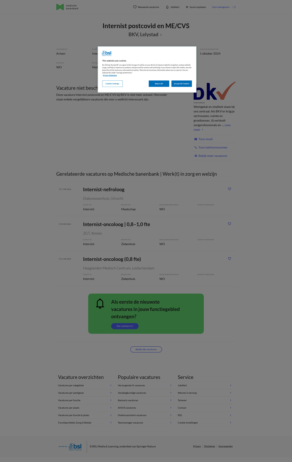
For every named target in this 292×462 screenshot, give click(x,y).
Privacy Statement (110, 75)
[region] (147, 69)
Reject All (159, 84)
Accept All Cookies (181, 84)
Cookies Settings (112, 84)
